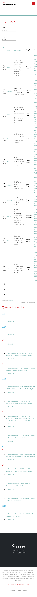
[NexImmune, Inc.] (9, 3)
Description (17, 50)
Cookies (25, 590)
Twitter (17, 560)
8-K (8, 161)
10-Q (8, 68)
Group (3, 27)
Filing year (4, 37)
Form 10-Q (11, 321)
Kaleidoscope (10, 300)
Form (8, 50)
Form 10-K (11, 334)
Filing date (4, 49)
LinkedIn (20, 560)
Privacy (19, 590)
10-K (8, 114)
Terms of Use (13, 590)
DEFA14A (10, 201)
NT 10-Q (9, 91)
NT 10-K (9, 185)
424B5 (9, 216)
